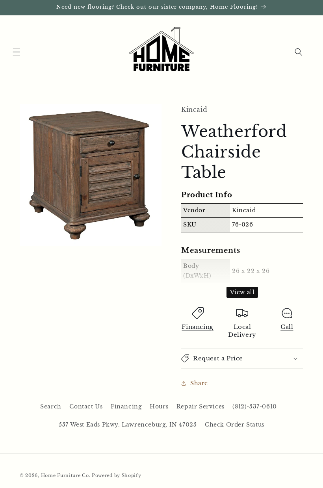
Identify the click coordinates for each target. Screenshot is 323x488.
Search (50, 406)
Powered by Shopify (116, 475)
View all (242, 292)
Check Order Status (234, 424)
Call (286, 326)
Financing (197, 326)
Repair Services (200, 406)
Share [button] (199, 383)
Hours (159, 406)
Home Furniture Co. (66, 475)
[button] (16, 52)
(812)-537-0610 (254, 406)
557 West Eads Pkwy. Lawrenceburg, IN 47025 (128, 424)
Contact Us (85, 406)
